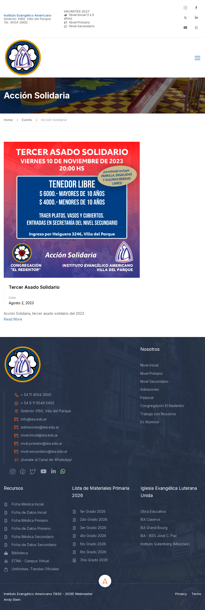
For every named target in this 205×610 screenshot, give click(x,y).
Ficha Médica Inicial (28, 504)
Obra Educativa (153, 511)
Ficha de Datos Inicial (29, 512)
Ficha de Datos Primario (31, 528)
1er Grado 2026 (93, 511)
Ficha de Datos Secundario (34, 544)
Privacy (181, 594)
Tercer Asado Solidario (34, 287)
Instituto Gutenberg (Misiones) (165, 544)
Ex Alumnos (149, 422)
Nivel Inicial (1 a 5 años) (79, 16)
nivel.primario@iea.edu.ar (41, 443)
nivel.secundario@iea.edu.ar (44, 451)
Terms (196, 594)
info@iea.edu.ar (34, 419)
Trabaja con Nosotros (158, 414)
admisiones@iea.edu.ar (40, 427)
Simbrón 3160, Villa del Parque (46, 411)
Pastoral (147, 398)
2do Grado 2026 (93, 519)
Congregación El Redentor (162, 406)
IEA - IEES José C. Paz (158, 536)
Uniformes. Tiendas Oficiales (35, 569)
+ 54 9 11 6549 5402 (37, 403)
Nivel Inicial (149, 365)
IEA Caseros (150, 519)
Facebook (181, 59)
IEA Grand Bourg (154, 528)
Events (27, 120)
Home (8, 120)
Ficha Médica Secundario (33, 536)
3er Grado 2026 (93, 528)
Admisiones (149, 389)
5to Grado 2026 (93, 544)
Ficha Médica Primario (30, 520)
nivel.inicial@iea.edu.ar (39, 435)
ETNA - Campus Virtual (30, 561)
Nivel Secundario (81, 26)
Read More (13, 319)
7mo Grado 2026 (94, 560)
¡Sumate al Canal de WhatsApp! (46, 460)
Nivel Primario (79, 22)
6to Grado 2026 (93, 552)
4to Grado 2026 (93, 536)
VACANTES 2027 (77, 11)
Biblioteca (20, 553)
